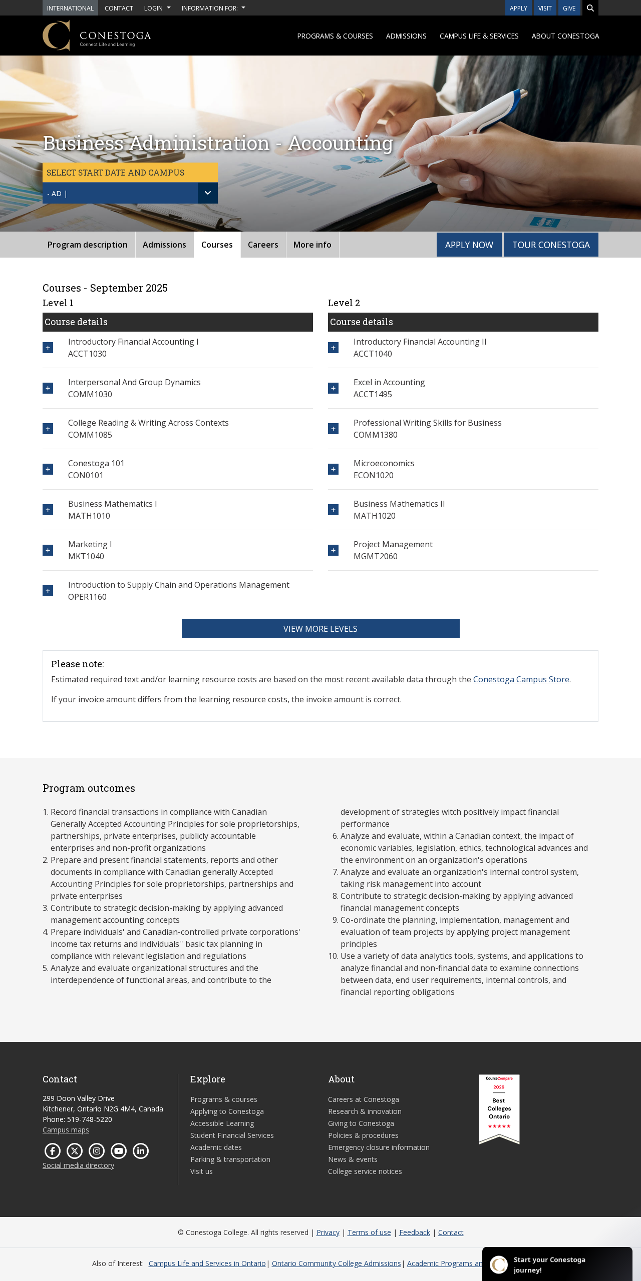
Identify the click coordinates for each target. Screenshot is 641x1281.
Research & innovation (365, 1111)
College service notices (365, 1171)
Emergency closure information (379, 1147)
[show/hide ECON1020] (333, 469)
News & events (353, 1159)
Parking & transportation (230, 1159)
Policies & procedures (363, 1135)
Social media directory (78, 1165)
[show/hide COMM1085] (48, 428)
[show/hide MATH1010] (48, 509)
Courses (217, 244)
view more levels (320, 628)
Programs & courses (335, 36)
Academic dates (216, 1147)
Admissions (406, 36)
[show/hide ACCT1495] (333, 388)
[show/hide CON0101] (48, 469)
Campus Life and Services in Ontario (207, 1263)
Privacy (328, 1232)
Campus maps (66, 1129)
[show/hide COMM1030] (48, 388)
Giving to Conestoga (361, 1123)
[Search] (590, 8)
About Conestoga (565, 36)
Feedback (414, 1232)
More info (312, 244)
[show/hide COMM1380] (333, 428)
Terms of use (369, 1232)
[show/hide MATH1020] (333, 509)
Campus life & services (479, 36)
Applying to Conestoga (227, 1111)
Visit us (201, 1171)
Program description (88, 244)
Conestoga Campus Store (521, 679)
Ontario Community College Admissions (336, 1263)
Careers (263, 244)
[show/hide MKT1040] (48, 550)
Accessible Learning (222, 1123)
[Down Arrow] (208, 193)
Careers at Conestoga (363, 1099)
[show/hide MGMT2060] (333, 550)
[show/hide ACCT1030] (48, 347)
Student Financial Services (232, 1135)
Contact (451, 1232)
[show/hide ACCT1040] (333, 347)
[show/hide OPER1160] (48, 590)
